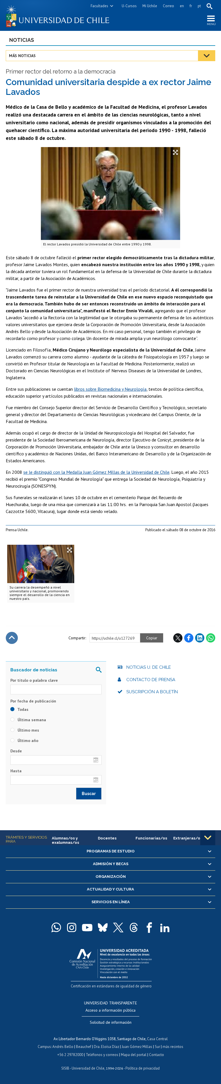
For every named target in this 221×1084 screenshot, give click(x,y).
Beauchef (83, 1046)
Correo (168, 5)
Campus (44, 1046)
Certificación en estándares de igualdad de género (111, 986)
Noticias (21, 40)
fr (191, 5)
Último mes (27, 730)
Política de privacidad (142, 1068)
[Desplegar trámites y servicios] (207, 837)
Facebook (188, 637)
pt (199, 5)
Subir (12, 638)
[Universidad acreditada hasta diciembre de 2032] (111, 962)
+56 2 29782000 (70, 1054)
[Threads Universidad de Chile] (134, 927)
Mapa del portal (133, 1054)
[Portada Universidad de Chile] (58, 15)
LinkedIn (199, 637)
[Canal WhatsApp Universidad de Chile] (56, 927)
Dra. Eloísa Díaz (106, 1046)
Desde (16, 751)
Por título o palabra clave (34, 680)
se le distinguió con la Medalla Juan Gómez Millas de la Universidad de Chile (96, 472)
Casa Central (157, 1038)
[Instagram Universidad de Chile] (71, 927)
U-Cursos (129, 5)
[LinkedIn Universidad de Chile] (165, 927)
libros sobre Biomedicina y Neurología (110, 389)
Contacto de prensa (150, 679)
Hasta (16, 770)
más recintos (173, 1046)
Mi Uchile (149, 5)
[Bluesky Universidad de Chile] (103, 927)
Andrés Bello (62, 1046)
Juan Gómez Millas (137, 1046)
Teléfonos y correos (102, 1054)
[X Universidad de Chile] (118, 927)
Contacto (156, 1054)
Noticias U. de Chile (148, 667)
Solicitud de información (111, 1022)
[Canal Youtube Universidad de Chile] (87, 927)
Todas (22, 709)
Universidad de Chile (88, 1068)
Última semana (31, 719)
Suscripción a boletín (152, 691)
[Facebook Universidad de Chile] (149, 927)
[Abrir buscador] (209, 6)
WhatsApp (210, 637)
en (182, 5)
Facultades (99, 5)
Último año (27, 740)
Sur (157, 1046)
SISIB (65, 1068)
